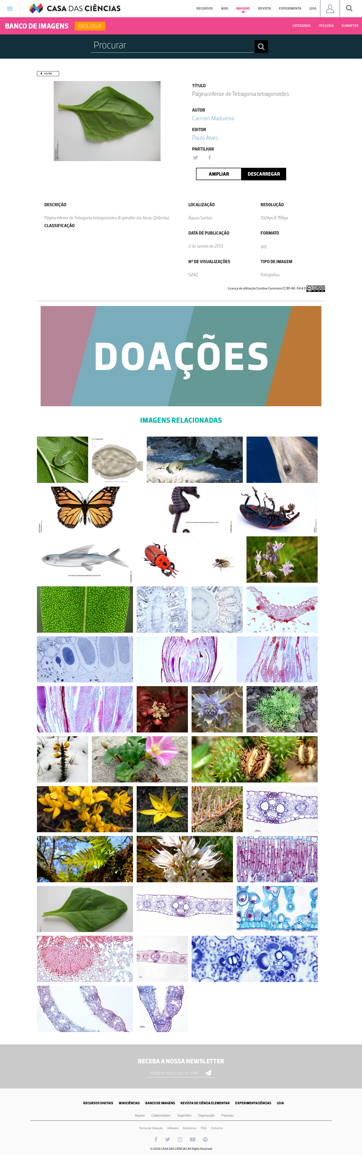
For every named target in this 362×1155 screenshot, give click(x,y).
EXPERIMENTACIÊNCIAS (253, 1103)
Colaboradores (161, 1115)
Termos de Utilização (151, 1128)
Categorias (302, 26)
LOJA (280, 1103)
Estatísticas (189, 1128)
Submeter (350, 26)
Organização (206, 1115)
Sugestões (184, 1115)
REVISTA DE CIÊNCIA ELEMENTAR (205, 1103)
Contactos (217, 1128)
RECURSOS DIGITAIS (98, 1103)
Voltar (48, 73)
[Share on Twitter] (195, 158)
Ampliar (219, 174)
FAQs (204, 1128)
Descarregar (264, 174)
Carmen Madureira (213, 118)
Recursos (205, 8)
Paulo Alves (205, 137)
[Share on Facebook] (209, 158)
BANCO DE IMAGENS (160, 1103)
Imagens (243, 8)
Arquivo (140, 1115)
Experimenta (290, 8)
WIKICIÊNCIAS (129, 1103)
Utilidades (173, 1128)
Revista (264, 8)
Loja (312, 8)
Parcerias (227, 1115)
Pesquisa (326, 26)
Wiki (224, 8)
